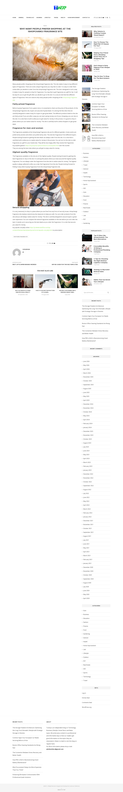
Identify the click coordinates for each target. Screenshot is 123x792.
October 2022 (87, 482)
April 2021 (86, 552)
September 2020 (88, 579)
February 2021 (87, 559)
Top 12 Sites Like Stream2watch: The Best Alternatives (101, 237)
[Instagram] (97, 17)
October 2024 (87, 412)
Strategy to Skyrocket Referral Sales (102, 270)
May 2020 (86, 594)
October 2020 (87, 575)
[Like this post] (47, 243)
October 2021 (87, 528)
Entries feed (86, 698)
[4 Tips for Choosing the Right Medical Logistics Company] (87, 261)
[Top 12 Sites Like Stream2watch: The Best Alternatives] (87, 238)
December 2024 (88, 404)
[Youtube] (103, 17)
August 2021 (87, 536)
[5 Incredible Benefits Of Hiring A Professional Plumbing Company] (87, 248)
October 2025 (87, 381)
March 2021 (87, 555)
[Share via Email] (54, 243)
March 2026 (87, 373)
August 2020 (87, 583)
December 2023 (88, 431)
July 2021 (86, 540)
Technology (30, 17)
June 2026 (86, 361)
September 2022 (88, 486)
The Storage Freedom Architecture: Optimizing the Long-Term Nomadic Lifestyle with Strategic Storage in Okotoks (96, 94)
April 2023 (86, 458)
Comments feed (87, 702)
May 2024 (86, 416)
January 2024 (87, 427)
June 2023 (86, 451)
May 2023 (86, 454)
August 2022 (87, 489)
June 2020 (86, 590)
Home (14, 17)
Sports (85, 184)
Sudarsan (43, 34)
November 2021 (88, 524)
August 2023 (87, 443)
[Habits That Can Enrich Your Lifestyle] (87, 282)
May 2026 (86, 365)
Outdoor (86, 212)
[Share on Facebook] (49, 243)
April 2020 (86, 598)
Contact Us (86, 17)
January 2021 (87, 563)
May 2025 (86, 396)
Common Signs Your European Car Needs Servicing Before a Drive (99, 106)
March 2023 (87, 462)
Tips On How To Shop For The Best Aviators (101, 77)
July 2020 (86, 587)
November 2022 (88, 478)
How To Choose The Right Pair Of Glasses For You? (101, 44)
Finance (85, 204)
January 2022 (87, 517)
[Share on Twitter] (51, 243)
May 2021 (86, 548)
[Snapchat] (107, 17)
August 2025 (87, 389)
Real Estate (86, 208)
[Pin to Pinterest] (52, 243)
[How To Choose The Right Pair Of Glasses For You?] (45, 281)
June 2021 (86, 544)
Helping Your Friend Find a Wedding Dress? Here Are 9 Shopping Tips (101, 55)
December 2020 (88, 567)
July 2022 (86, 493)
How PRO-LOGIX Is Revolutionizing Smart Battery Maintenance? (99, 138)
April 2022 (86, 505)
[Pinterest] (99, 17)
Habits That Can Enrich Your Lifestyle (102, 280)
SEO (84, 188)
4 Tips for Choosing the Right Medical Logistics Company (101, 260)
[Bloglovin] (105, 17)
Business (39, 17)
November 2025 (88, 377)
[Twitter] (96, 17)
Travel (56, 17)
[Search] (109, 17)
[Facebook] (94, 17)
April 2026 (86, 369)
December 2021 (88, 521)
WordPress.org (86, 707)
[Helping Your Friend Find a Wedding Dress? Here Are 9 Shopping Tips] (67, 281)
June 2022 (86, 497)
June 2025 (86, 392)
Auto (84, 192)
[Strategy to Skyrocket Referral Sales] (87, 272)
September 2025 (88, 385)
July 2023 (86, 447)
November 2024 (88, 408)
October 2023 (87, 439)
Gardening (86, 223)
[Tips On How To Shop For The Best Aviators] (87, 78)
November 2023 (88, 435)
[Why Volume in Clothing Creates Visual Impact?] (23, 281)
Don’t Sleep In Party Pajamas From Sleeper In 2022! (102, 67)
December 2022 (88, 474)
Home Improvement (74, 17)
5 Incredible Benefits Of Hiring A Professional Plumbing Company (102, 249)
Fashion (85, 157)
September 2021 (88, 532)
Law (84, 215)
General (21, 17)
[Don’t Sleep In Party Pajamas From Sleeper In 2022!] (87, 68)
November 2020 (88, 571)
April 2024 (86, 420)
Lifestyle (47, 17)
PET (84, 219)
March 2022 (87, 509)
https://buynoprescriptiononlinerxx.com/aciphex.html (42, 145)
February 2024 (87, 423)
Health (63, 17)
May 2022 (86, 501)
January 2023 (87, 470)
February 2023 (87, 466)
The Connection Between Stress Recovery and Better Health (100, 127)
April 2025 (86, 400)
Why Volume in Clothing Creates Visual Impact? (100, 33)
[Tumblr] (101, 17)
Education (86, 196)
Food (84, 200)
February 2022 (87, 513)
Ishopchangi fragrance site (21, 236)
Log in (84, 693)
